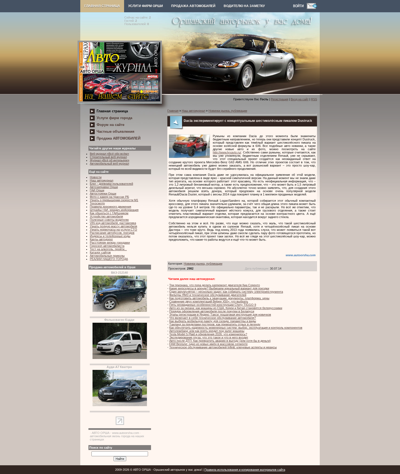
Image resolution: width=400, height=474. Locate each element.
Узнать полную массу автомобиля (113, 226)
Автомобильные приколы (107, 255)
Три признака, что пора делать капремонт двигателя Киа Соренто (214, 285)
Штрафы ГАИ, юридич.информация (114, 210)
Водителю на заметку (244, 6)
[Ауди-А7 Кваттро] (120, 405)
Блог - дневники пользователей (111, 183)
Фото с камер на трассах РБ (109, 196)
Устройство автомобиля (106, 216)
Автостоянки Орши (103, 193)
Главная (173, 110)
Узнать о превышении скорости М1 (114, 200)
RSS (314, 99)
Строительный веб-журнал (108, 157)
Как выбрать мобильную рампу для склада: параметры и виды (212, 321)
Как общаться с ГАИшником (109, 213)
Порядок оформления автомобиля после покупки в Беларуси (211, 311)
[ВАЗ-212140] (120, 310)
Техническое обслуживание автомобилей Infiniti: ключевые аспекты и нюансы (223, 347)
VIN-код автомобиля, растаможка (113, 223)
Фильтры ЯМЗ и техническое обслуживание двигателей (207, 295)
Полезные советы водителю (109, 219)
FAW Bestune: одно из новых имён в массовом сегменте (208, 344)
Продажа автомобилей (193, 6)
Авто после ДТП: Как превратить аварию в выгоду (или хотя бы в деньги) (220, 340)
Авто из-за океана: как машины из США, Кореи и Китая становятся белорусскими (225, 308)
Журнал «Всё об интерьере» (109, 160)
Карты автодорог (101, 239)
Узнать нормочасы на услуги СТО (113, 229)
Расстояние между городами (110, 242)
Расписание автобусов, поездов (112, 232)
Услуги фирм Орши (145, 6)
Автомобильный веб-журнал (109, 163)
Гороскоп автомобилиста (107, 245)
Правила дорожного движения (110, 206)
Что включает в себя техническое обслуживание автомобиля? (212, 317)
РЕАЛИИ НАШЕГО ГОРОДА (109, 259)
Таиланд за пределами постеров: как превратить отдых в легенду (214, 324)
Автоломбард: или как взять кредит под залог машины (206, 331)
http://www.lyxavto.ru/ (227, 152)
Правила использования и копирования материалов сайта (244, 469)
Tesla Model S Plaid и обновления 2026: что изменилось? (208, 334)
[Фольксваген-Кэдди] (120, 358)
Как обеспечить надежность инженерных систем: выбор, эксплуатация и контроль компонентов (235, 327)
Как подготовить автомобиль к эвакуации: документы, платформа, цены (219, 298)
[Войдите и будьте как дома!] (300, 8)
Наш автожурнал (101, 180)
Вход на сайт (300, 99)
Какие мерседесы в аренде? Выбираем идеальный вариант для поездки (219, 288)
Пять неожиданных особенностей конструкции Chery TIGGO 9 (212, 304)
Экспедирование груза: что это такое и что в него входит (208, 337)
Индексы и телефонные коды (110, 236)
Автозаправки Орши (104, 187)
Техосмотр (97, 203)
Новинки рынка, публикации (227, 110)
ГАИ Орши (97, 190)
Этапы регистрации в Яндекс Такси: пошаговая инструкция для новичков (220, 314)
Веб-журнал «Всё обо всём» (109, 153)
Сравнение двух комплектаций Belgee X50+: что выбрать (208, 301)
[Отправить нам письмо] (312, 8)
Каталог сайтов (100, 252)
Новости (95, 177)
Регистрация (279, 99)
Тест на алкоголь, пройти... (108, 249)
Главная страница (102, 6)
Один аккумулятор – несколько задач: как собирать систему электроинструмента (226, 291)
